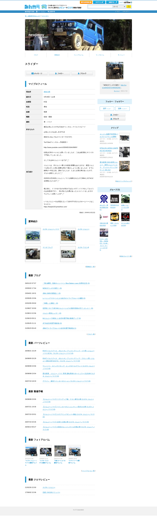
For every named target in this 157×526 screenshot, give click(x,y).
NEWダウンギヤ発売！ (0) (52, 288)
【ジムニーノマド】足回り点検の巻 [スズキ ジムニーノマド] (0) (66, 422)
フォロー (107, 109)
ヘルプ (121, 2)
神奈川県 (47, 92)
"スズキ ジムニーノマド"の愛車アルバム (31, 463)
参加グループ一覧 (125, 256)
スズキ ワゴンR (83, 247)
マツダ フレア (48, 247)
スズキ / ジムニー (49, 487)
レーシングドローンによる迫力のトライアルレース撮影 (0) (64, 298)
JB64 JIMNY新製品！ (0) (52, 293)
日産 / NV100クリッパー (51, 492)
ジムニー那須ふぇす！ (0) (52, 313)
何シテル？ (117, 91)
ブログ (36, 55)
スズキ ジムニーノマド (51, 229)
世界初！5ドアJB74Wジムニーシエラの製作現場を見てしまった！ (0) (68, 308)
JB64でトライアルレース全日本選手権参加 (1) (59, 328)
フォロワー (122, 109)
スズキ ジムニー (83, 229)
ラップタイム (100, 55)
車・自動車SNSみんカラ (32, 16)
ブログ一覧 (91, 334)
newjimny (36, 35)
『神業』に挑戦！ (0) (50, 303)
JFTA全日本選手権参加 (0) (52, 323)
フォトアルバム (78, 55)
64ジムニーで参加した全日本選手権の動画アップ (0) (62, 318)
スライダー (45, 16)
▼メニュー (121, 55)
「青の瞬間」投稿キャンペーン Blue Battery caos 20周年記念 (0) (66, 283)
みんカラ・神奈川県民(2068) (104, 207)
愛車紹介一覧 (90, 266)
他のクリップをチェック (123, 181)
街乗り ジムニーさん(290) (125, 207)
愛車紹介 (57, 55)
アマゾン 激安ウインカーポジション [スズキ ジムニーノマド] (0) (66, 381)
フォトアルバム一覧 (88, 471)
